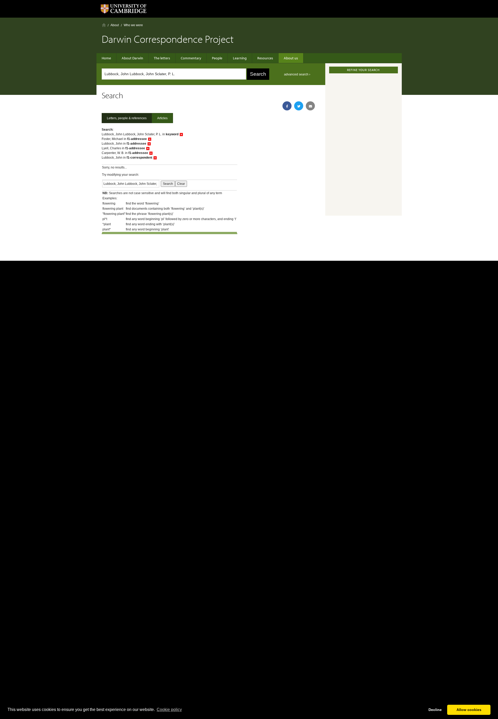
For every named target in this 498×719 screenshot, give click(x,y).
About (114, 25)
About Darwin (132, 58)
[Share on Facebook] (287, 105)
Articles (162, 118)
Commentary (191, 58)
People (217, 58)
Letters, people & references (127, 118)
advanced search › (297, 74)
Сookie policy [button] (169, 709)
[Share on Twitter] (298, 105)
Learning (240, 58)
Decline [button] (435, 710)
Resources (265, 58)
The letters (162, 58)
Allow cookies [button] (469, 710)
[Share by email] (310, 105)
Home (104, 25)
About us (291, 58)
